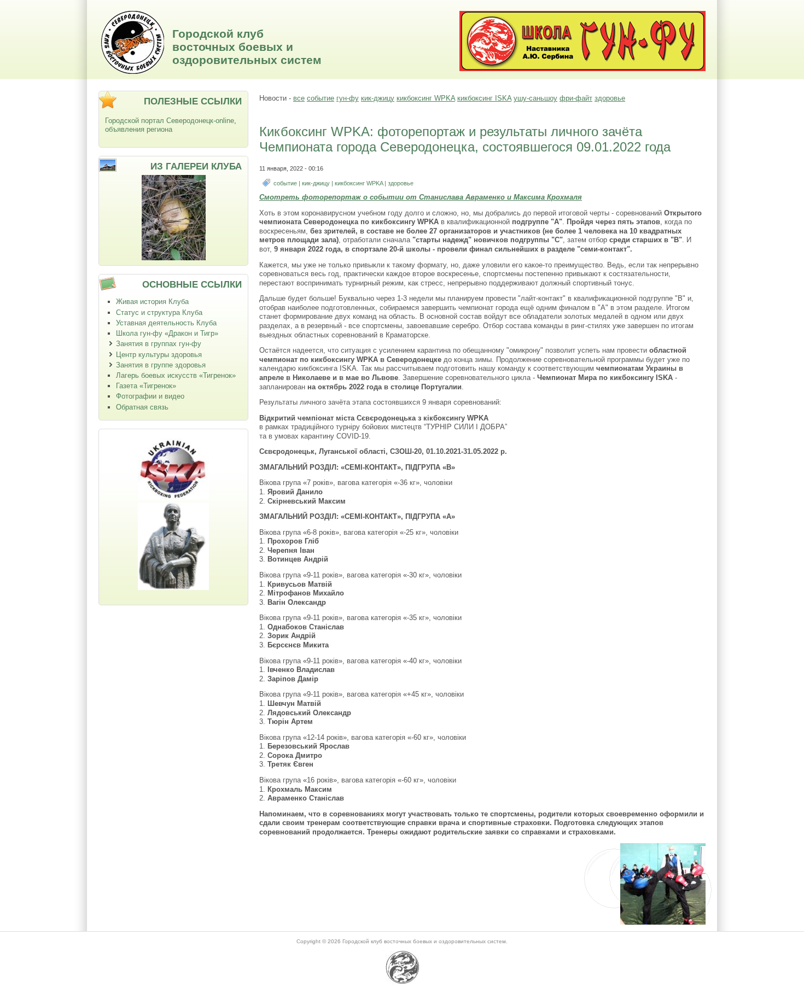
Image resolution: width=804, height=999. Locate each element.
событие (320, 98)
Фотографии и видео (150, 396)
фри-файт (576, 98)
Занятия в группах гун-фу (158, 344)
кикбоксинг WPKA (426, 98)
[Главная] (132, 71)
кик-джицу (377, 98)
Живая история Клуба (152, 301)
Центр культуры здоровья (159, 354)
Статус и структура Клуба (159, 312)
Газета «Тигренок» (146, 386)
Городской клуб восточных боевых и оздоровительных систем (247, 46)
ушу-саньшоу (535, 98)
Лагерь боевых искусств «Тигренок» (176, 375)
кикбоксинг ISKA (484, 98)
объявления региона (138, 129)
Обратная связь (142, 407)
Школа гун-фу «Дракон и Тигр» (167, 333)
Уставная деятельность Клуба (166, 323)
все (299, 98)
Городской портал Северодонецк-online (169, 120)
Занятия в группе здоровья (161, 365)
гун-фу (347, 98)
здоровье (610, 98)
